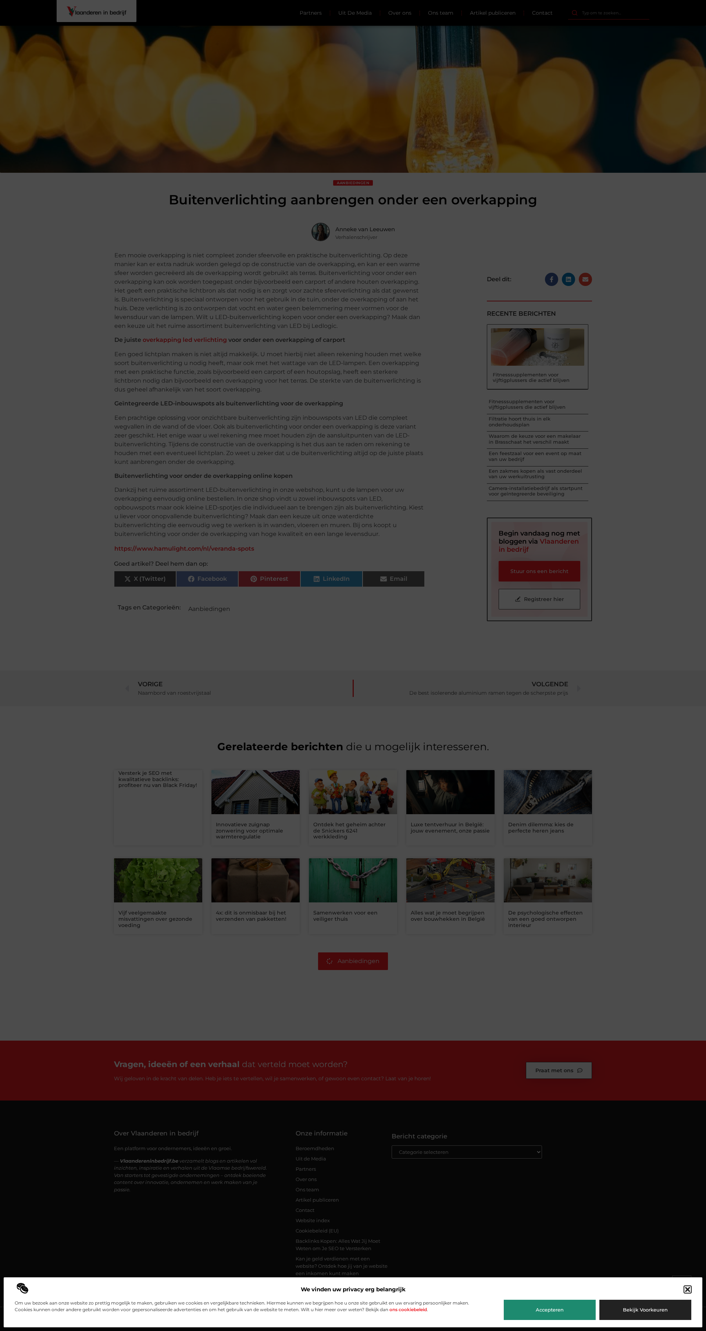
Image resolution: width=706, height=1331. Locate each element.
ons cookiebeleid (408, 1309)
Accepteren (550, 1310)
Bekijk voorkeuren (645, 1310)
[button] (687, 1289)
